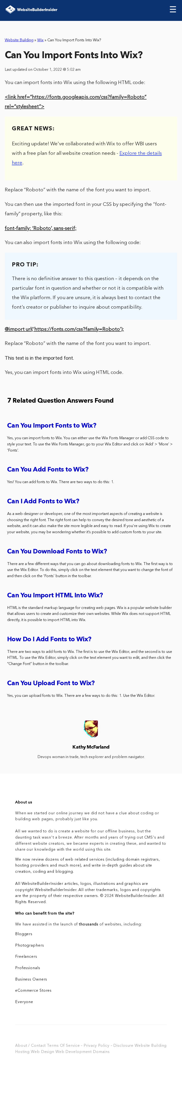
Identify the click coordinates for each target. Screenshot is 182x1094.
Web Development (73, 1052)
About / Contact (30, 1046)
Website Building (19, 40)
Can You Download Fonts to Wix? (57, 552)
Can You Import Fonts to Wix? (51, 426)
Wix (40, 40)
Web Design (42, 1052)
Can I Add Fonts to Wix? (43, 502)
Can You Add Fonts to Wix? (47, 470)
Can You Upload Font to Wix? (51, 683)
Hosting (22, 1052)
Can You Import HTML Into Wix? (55, 596)
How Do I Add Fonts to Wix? (49, 640)
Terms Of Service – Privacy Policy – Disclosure (90, 1046)
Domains (101, 1052)
